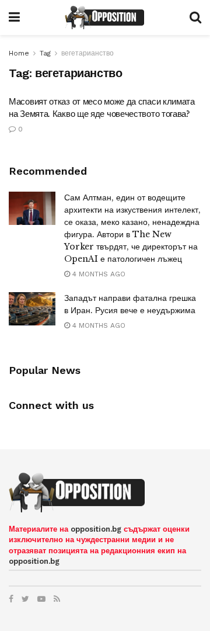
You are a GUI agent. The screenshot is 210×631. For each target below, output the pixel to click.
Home (19, 53)
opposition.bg (96, 529)
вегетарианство (87, 53)
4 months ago (97, 274)
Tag (45, 53)
